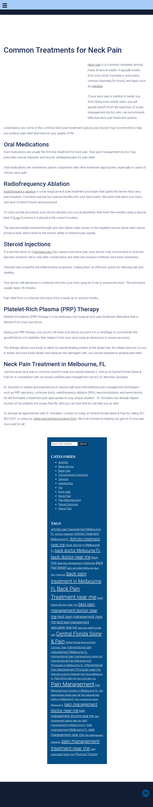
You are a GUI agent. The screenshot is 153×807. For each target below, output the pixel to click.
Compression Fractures (73, 475)
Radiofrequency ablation (20, 191)
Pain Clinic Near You (86, 678)
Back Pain (64, 470)
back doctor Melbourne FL (78, 550)
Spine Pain (65, 508)
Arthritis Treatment (64, 534)
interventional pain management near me (76, 656)
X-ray (16, 217)
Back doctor (66, 466)
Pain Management (69, 500)
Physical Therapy (86, 754)
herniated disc (43, 252)
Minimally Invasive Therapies (65, 674)
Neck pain (94, 65)
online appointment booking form (55, 418)
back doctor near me (71, 557)
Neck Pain (64, 496)
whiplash (97, 86)
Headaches (65, 483)
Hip (60, 487)
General (63, 479)
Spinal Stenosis (68, 504)
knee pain (64, 491)
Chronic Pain (59, 647)
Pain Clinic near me (65, 678)
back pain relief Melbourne (80, 568)
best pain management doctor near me (74, 610)
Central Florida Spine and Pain (80, 642)
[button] (147, 794)
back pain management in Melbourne (76, 563)
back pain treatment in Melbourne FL (76, 581)
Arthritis (63, 462)
